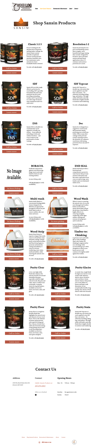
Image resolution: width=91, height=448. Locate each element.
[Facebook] (36, 395)
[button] (23, 437)
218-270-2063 (38, 67)
